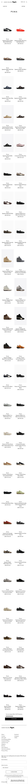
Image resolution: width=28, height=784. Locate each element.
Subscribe (14, 771)
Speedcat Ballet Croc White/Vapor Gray (7, 416)
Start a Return (4, 747)
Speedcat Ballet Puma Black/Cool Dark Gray (20, 214)
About (2, 734)
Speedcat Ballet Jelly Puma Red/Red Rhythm (20, 41)
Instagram (16, 736)
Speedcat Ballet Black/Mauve (7, 707)
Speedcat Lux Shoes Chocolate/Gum (7, 678)
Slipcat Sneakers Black (7, 386)
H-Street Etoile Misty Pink (20, 155)
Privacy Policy (4, 750)
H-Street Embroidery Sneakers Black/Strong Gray (20, 445)
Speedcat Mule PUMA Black (7, 156)
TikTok (15, 737)
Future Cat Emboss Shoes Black (20, 563)
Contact (3, 736)
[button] (2, 2)
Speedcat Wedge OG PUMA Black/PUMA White (20, 329)
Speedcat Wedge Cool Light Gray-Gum (20, 301)
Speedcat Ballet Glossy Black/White (20, 707)
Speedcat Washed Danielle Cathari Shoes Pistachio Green (20, 504)
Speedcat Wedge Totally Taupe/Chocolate (7, 329)
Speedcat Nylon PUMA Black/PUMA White (8, 41)
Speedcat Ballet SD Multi (7, 213)
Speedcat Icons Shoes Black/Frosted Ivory (20, 592)
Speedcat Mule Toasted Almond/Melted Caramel (7, 128)
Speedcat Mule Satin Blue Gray (7, 99)
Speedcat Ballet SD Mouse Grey (20, 185)
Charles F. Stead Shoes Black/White (20, 475)
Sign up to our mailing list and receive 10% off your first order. (18, 781)
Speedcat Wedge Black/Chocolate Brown (7, 358)
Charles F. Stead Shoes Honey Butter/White (8, 475)
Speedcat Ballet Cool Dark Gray (20, 534)
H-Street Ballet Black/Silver (8, 503)
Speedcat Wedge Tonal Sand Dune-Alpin (7, 272)
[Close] (8, 778)
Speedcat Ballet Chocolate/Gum (20, 649)
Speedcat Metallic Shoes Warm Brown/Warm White (20, 678)
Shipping (3, 744)
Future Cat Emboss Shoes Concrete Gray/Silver (7, 592)
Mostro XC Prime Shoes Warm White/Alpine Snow (7, 445)
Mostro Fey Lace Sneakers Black (20, 387)
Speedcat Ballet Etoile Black (7, 185)
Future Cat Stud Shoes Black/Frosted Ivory (20, 621)
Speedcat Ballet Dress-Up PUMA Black (20, 243)
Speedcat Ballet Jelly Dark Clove (7, 70)
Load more (14, 718)
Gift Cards (3, 737)
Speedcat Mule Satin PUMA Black (20, 99)
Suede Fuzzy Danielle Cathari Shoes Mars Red (7, 534)
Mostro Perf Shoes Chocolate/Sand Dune (8, 649)
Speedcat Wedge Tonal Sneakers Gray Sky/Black (20, 272)
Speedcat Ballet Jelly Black (20, 69)
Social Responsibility (6, 739)
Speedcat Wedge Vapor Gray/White (7, 301)
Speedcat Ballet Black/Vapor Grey (7, 563)
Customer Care (4, 742)
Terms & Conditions (5, 749)
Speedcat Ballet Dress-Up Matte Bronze (7, 243)
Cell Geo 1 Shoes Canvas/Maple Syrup (20, 358)
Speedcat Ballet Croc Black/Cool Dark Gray (20, 416)
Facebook (16, 734)
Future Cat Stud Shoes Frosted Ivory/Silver (8, 621)
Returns (3, 745)
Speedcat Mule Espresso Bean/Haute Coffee (20, 128)
